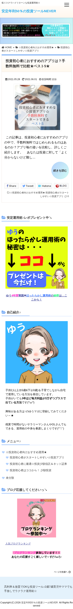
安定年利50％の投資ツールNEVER (29, 11)
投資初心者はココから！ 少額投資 (30, 470)
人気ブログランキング (18, 543)
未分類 (10, 477)
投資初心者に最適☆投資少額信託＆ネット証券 (38, 463)
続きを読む (60, 170)
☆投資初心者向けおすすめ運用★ (27, 192)
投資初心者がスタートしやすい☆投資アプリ (37, 457)
